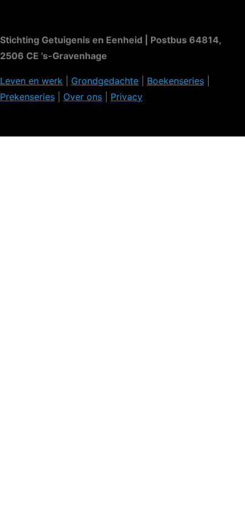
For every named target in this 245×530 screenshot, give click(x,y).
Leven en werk (31, 80)
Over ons (82, 96)
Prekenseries (27, 96)
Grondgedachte (104, 80)
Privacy (126, 96)
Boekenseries (175, 80)
